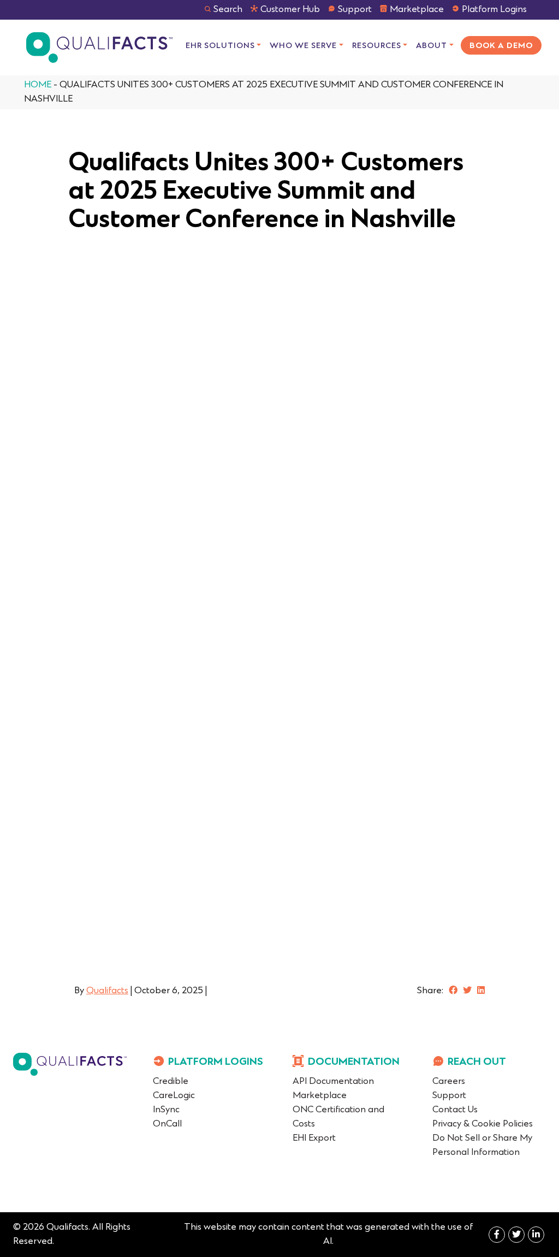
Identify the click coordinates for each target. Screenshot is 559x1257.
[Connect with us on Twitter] (467, 991)
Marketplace (417, 9)
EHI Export (314, 1138)
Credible (170, 1081)
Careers (448, 1081)
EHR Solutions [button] (220, 46)
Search (227, 9)
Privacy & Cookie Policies (482, 1124)
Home (37, 85)
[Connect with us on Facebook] (453, 991)
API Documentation (333, 1081)
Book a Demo (501, 46)
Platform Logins (494, 9)
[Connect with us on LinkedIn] (481, 991)
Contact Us (455, 1110)
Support (355, 9)
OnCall (167, 1124)
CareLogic (174, 1095)
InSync (166, 1110)
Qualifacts (107, 991)
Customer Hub (290, 9)
